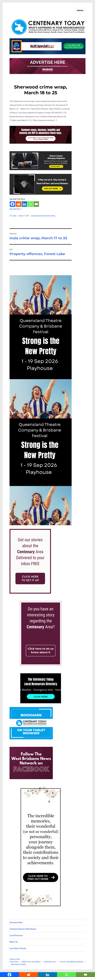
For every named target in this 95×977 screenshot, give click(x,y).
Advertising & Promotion (18, 964)
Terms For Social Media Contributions (71, 961)
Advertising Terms (50, 961)
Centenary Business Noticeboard (23, 928)
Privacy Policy (14, 961)
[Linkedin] (24, 204)
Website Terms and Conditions (31, 961)
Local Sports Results (18, 948)
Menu (80, 10)
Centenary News (16, 922)
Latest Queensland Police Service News (43, 215)
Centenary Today (15, 959)
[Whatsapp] (30, 204)
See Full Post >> (16, 208)
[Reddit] (18, 204)
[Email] (36, 204)
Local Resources (16, 935)
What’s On (14, 941)
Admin (15, 215)
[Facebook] (12, 204)
